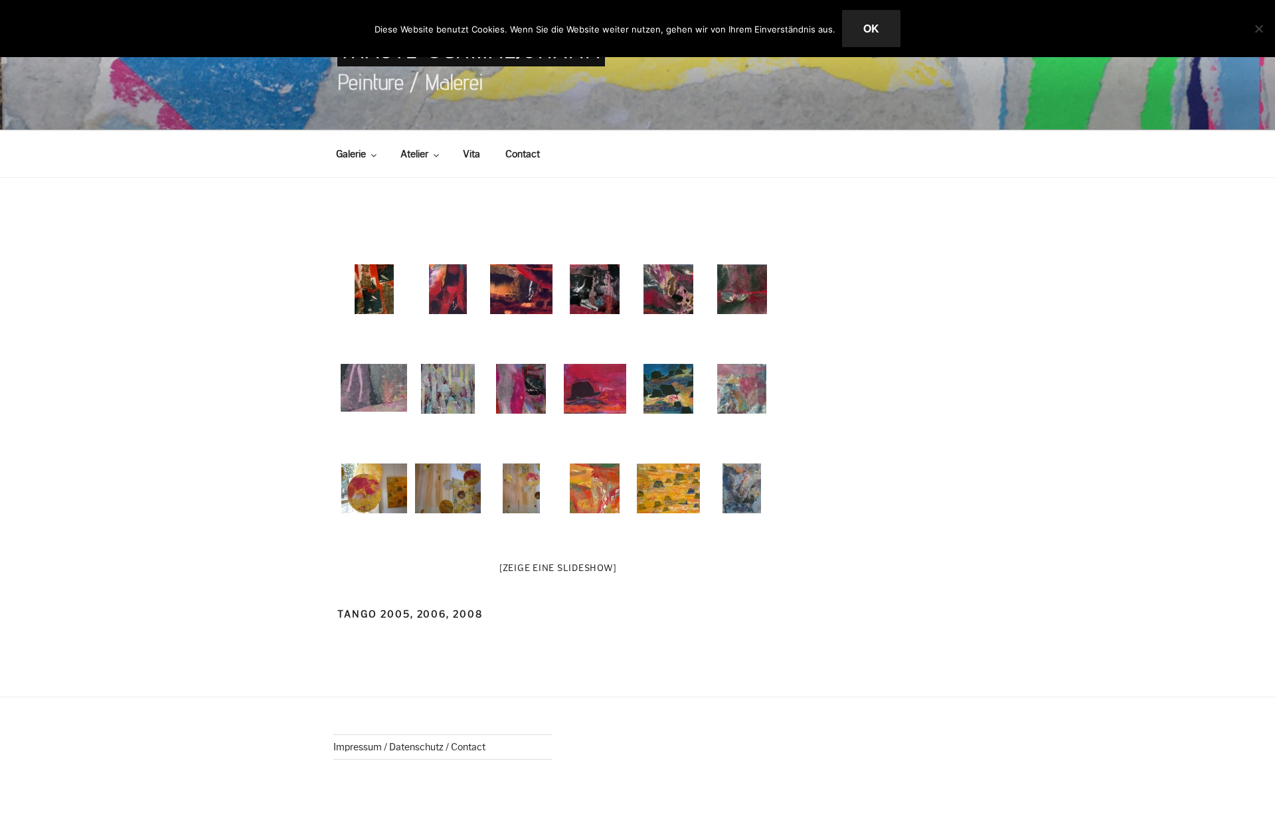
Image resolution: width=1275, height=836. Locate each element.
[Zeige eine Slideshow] (558, 567)
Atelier (414, 154)
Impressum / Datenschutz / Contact (409, 747)
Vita (471, 154)
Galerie (351, 154)
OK (871, 28)
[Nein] (1258, 28)
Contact (522, 154)
